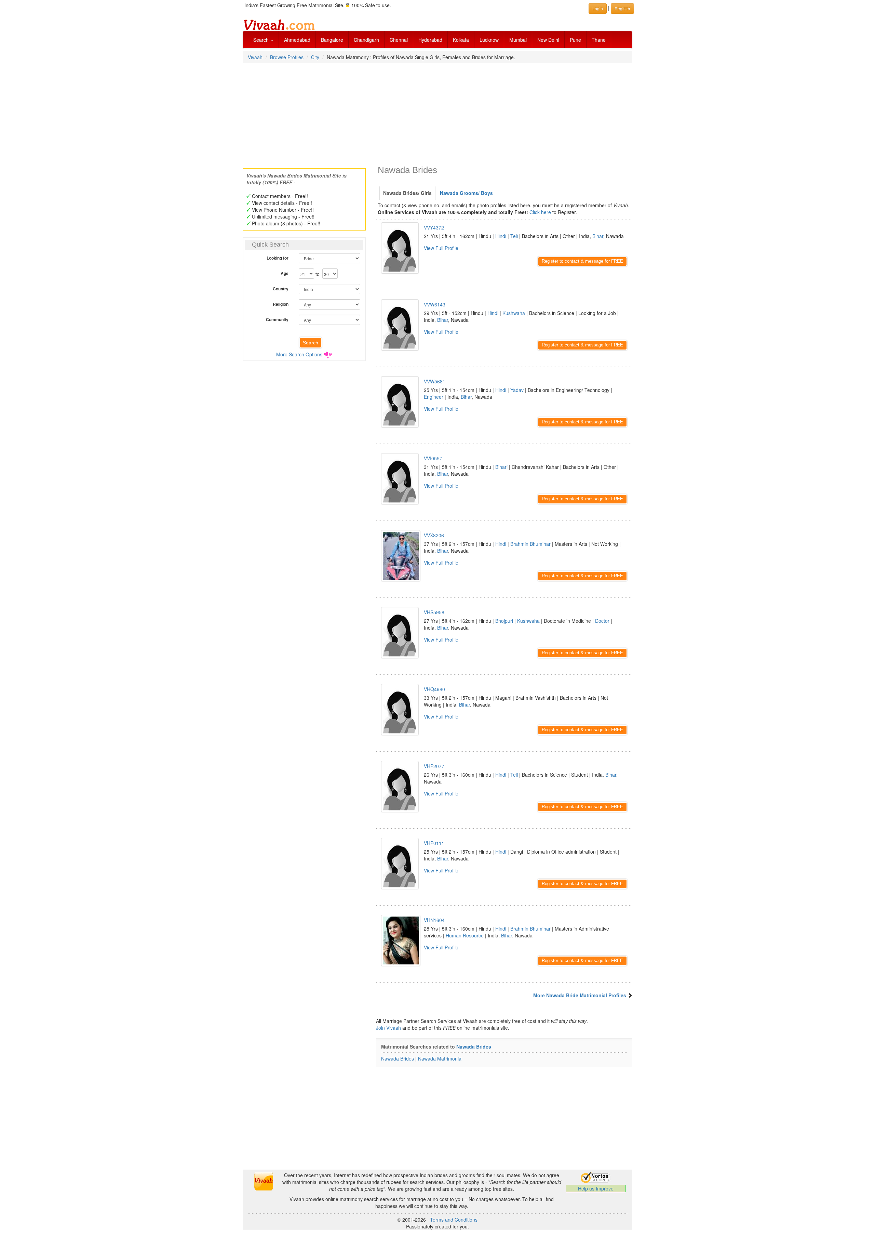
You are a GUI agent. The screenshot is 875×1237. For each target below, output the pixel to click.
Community (277, 319)
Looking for (277, 258)
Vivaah (255, 57)
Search (261, 39)
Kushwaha (513, 313)
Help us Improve (596, 1188)
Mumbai (518, 39)
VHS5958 (434, 612)
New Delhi (548, 39)
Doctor (602, 620)
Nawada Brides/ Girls (407, 192)
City (315, 57)
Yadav (517, 389)
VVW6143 (434, 304)
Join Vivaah (389, 1027)
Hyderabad (430, 39)
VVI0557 (433, 458)
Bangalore (332, 39)
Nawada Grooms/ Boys (466, 192)
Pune (575, 39)
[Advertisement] (437, 113)
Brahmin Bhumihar (530, 543)
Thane (599, 39)
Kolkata (461, 39)
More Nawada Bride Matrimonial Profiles (579, 995)
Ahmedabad (297, 39)
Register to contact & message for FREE (582, 261)
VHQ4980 (434, 689)
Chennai (399, 39)
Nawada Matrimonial (440, 1058)
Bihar (597, 236)
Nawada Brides (473, 1046)
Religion (280, 304)
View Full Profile (441, 248)
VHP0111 (434, 843)
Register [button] (622, 8)
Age (284, 273)
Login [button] (597, 8)
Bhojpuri (504, 620)
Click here (540, 212)
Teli (514, 236)
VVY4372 (434, 227)
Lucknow (489, 39)
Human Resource (465, 935)
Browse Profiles (287, 57)
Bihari (501, 466)
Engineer (433, 396)
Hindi (500, 236)
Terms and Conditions (453, 1219)
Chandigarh (366, 39)
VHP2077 (434, 766)
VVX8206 (434, 535)
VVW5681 (434, 381)
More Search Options (299, 354)
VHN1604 (434, 920)
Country (280, 289)
